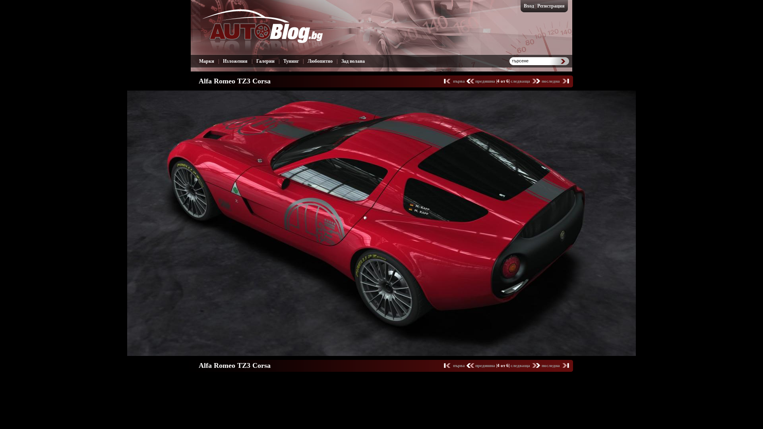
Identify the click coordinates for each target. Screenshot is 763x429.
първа (459, 81)
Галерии (265, 61)
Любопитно (320, 61)
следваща (521, 81)
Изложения (235, 61)
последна (551, 81)
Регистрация (551, 6)
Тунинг (291, 61)
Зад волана (353, 61)
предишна (485, 81)
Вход (529, 6)
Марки (206, 61)
